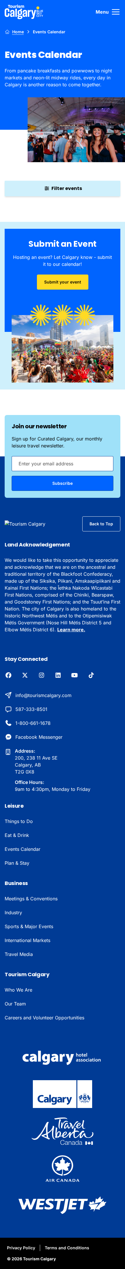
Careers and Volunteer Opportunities (44, 1018)
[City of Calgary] (62, 1094)
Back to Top (101, 523)
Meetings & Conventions (31, 899)
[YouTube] (74, 675)
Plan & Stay (17, 863)
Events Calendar (22, 849)
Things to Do (19, 821)
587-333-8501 (31, 709)
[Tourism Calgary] (24, 12)
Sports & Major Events (29, 926)
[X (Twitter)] (24, 675)
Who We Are (18, 990)
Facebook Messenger (39, 737)
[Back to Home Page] (34, 523)
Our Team (15, 1004)
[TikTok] (91, 675)
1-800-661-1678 (33, 723)
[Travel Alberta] (62, 1131)
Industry (13, 912)
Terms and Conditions (67, 1247)
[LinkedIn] (58, 675)
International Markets (27, 940)
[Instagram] (41, 675)
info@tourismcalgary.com (43, 695)
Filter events (66, 188)
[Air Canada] (62, 1168)
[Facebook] (8, 675)
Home (18, 31)
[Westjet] (62, 1205)
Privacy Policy (21, 1247)
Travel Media (19, 954)
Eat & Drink (17, 835)
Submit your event (62, 281)
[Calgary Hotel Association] (62, 1057)
